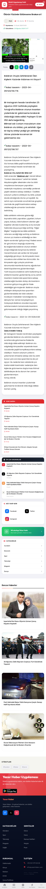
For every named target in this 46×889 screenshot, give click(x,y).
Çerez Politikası (8, 880)
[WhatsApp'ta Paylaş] (17, 67)
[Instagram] (16, 812)
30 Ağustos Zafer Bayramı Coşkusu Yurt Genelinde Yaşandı (21, 417)
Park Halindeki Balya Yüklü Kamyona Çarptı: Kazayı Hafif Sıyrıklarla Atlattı (21, 428)
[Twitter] (10, 812)
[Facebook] (5, 812)
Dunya (6, 571)
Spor (5, 556)
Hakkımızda (7, 863)
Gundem (7, 546)
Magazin (7, 566)
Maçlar (26, 843)
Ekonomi (7, 551)
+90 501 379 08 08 (33, 863)
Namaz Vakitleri (29, 839)
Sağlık (5, 848)
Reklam (5, 872)
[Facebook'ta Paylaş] (26, 67)
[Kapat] (43, 2)
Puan (25, 848)
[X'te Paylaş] (12, 67)
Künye (5, 868)
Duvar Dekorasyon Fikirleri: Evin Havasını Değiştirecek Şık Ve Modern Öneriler (22, 438)
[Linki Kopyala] (31, 67)
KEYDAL (35, 872)
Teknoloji (7, 561)
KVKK (5, 876)
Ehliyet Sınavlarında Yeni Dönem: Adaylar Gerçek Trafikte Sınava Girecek (20, 448)
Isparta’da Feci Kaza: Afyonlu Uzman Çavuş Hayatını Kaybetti (22, 407)
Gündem (6, 831)
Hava (26, 835)
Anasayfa (6, 9)
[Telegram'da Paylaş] (21, 67)
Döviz (26, 831)
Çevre (15, 9)
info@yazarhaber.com (35, 867)
